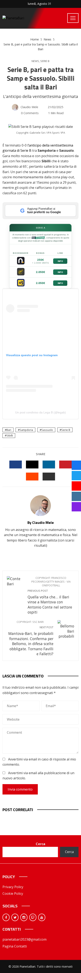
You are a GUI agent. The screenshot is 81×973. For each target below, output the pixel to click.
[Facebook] (6, 917)
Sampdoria (26, 430)
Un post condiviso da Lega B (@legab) (40, 412)
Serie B (44, 61)
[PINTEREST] (65, 464)
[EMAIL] (49, 476)
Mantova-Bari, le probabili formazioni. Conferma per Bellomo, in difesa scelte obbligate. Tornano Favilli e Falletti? (30, 638)
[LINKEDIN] (49, 464)
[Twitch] (32, 917)
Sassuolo (47, 430)
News (35, 61)
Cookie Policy (12, 893)
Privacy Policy (12, 887)
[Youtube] (41, 917)
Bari (8, 430)
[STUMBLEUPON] (32, 476)
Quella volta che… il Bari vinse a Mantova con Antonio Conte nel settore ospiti (50, 595)
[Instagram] (23, 917)
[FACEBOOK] (15, 464)
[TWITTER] (32, 464)
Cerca (40, 844)
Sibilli (9, 435)
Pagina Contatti (14, 946)
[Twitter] (14, 917)
